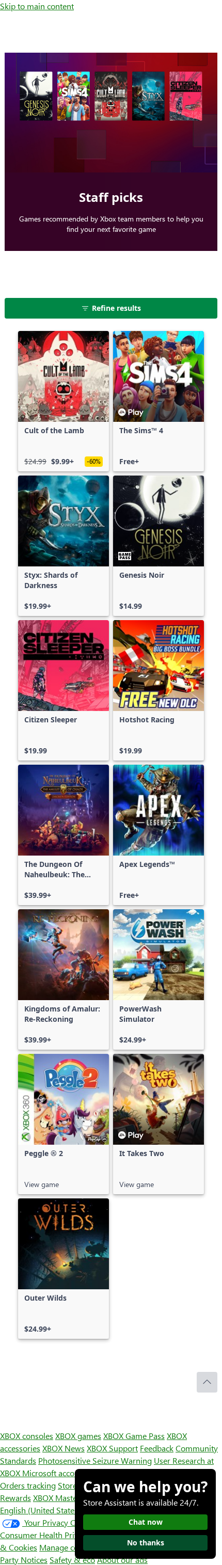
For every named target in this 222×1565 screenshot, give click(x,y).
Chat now (146, 1522)
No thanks (145, 1542)
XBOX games (78, 1435)
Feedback (156, 1448)
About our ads (122, 1559)
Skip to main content (37, 6)
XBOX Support (112, 1448)
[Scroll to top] (207, 1382)
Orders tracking (28, 1485)
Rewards (15, 1497)
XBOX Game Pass (134, 1435)
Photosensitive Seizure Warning (95, 1460)
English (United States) (40, 1510)
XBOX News (63, 1448)
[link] (63, 401)
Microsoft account (54, 1472)
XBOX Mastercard (64, 1497)
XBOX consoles (26, 1435)
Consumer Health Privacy (45, 1534)
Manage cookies (68, 1547)
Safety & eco (72, 1559)
